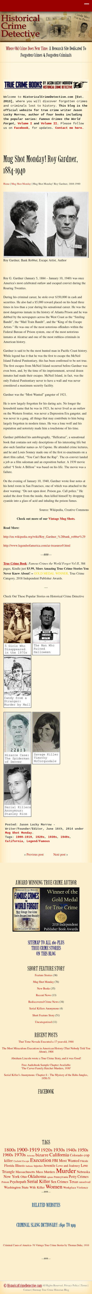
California (14, 841)
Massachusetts (25, 1171)
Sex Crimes (59, 1181)
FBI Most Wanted (65, 1160)
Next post (59, 854)
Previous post (35, 854)
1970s (20, 1154)
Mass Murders (45, 1171)
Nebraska (83, 1171)
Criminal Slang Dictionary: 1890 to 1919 (46, 1225)
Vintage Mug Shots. (61, 518)
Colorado (76, 1155)
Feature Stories (43, 975)
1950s (82, 1150)
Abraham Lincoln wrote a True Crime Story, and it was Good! (46, 1058)
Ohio (24, 1176)
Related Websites (46, 1205)
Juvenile (49, 1165)
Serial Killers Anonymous (44, 1008)
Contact (27, 1289)
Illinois (20, 1165)
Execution (40, 1159)
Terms (84, 1285)
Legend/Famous (38, 841)
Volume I (25, 123)
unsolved (84, 1182)
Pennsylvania (61, 1177)
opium (50, 1177)
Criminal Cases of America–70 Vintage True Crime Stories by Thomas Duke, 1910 (46, 1245)
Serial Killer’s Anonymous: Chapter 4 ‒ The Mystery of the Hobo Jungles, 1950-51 (46, 1076)
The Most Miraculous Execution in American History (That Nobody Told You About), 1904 (46, 1050)
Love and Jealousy (68, 1165)
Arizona (31, 1155)
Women (54, 1186)
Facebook (21, 128)
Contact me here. (69, 128)
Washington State (16, 1187)
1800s (10, 1149)
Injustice (38, 1165)
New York (12, 1176)
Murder (66, 1170)
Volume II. (50, 123)
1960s (7, 1155)
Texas (73, 1181)
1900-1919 (24, 837)
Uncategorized (43, 1022)
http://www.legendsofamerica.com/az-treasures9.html (36, 545)
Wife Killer (37, 1187)
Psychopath (18, 1181)
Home (6, 183)
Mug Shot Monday (21, 183)
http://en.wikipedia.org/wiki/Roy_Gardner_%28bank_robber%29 (44, 536)
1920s (40, 837)
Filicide (84, 1161)
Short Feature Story (43, 1015)
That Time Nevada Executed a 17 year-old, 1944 (46, 1042)
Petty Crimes (79, 1176)
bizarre (42, 1155)
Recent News (43, 995)
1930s (52, 837)
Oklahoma (37, 1176)
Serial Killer (38, 1181)
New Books (43, 988)
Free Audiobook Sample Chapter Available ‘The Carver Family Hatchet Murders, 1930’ (46, 1066)
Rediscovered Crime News (43, 1002)
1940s (65, 837)
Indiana (29, 1165)
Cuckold (17, 1161)
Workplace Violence (75, 1187)
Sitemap (51, 1289)
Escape (25, 1161)
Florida (9, 1165)
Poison (5, 1182)
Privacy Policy (71, 1285)
